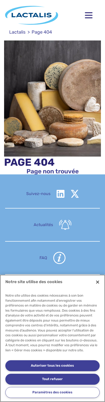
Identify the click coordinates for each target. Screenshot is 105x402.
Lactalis (17, 32)
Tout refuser (52, 379)
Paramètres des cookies (52, 392)
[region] (52, 338)
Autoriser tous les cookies (52, 365)
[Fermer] (97, 282)
